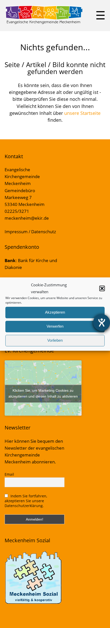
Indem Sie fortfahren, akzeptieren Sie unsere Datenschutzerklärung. (26, 501)
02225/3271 (17, 211)
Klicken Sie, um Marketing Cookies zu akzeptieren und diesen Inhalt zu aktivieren (43, 393)
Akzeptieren (55, 312)
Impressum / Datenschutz (30, 232)
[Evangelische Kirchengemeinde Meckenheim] (44, 23)
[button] (102, 288)
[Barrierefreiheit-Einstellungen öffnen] (101, 322)
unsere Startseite (82, 113)
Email (9, 474)
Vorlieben (55, 340)
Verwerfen (55, 326)
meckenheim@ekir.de (27, 218)
